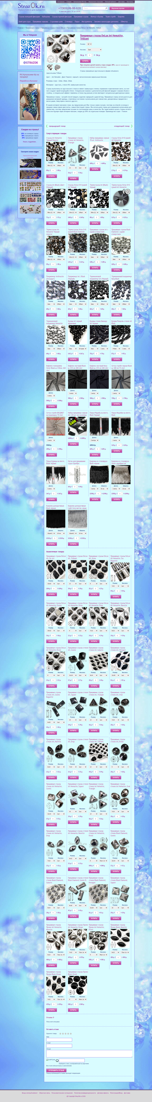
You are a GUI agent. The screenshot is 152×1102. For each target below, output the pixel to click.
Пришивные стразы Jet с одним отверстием (99, 230)
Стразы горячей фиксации (62, 16)
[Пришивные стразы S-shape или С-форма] (30, 201)
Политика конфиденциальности (85, 1093)
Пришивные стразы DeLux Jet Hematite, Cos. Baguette (120, 558)
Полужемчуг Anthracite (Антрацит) (55, 277)
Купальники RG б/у (80, 2)
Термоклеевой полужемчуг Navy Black (122, 277)
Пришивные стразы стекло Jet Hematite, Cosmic (54, 786)
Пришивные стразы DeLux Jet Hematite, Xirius (78, 604)
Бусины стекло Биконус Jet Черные (98, 322)
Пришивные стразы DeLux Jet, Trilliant (78, 557)
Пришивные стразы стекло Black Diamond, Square (119, 880)
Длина (51, 393)
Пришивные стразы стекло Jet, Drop (78, 740)
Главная (21, 28)
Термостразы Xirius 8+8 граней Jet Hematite (121, 186)
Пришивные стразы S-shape (30, 192)
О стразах (61, 2)
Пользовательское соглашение (62, 1093)
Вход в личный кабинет (30, 1093)
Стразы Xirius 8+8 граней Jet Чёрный (77, 186)
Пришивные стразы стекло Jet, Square (78, 693)
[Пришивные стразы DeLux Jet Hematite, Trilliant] (61, 48)
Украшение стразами (95, 2)
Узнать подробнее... (30, 142)
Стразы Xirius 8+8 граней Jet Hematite (121, 139)
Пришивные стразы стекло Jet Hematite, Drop (54, 833)
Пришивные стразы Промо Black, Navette (119, 925)
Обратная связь (44, 1093)
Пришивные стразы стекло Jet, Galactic (96, 648)
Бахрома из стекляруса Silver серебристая (120, 462)
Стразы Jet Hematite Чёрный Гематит (54, 139)
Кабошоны (46, 16)
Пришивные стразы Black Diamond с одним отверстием (121, 232)
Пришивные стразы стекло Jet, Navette (53, 740)
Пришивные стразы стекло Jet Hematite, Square (78, 785)
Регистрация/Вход (116, 1093)
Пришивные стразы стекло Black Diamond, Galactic (54, 880)
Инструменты (87, 21)
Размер (82, 44)
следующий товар (123, 125)
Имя (47, 1037)
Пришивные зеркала (40, 21)
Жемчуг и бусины (97, 16)
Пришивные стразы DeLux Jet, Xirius (98, 557)
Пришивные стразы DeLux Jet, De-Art (56, 557)
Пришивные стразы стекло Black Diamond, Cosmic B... (78, 878)
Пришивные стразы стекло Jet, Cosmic (78, 648)
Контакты (130, 2)
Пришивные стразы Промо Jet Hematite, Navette (54, 927)
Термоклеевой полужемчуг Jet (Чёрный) (99, 277)
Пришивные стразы (81, 16)
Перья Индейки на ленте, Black (121, 413)
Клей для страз (25, 21)
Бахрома (121, 16)
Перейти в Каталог (29, 81)
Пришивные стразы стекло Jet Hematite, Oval (120, 785)
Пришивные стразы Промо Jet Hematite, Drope (78, 925)
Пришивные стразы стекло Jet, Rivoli (118, 740)
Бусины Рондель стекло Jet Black (122, 322)
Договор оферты (103, 1093)
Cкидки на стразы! (30, 130)
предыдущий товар (56, 125)
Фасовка (83, 50)
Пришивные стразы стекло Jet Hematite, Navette (78, 832)
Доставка (121, 2)
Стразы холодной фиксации (29, 16)
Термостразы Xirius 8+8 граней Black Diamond (77, 230)
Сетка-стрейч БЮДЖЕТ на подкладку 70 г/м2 (55, 413)
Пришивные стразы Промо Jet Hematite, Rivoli (96, 927)
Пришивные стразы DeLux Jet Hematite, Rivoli (56, 648)
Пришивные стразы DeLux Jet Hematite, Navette (120, 604)
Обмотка (124, 21)
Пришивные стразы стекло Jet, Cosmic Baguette (53, 694)
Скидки (69, 2)
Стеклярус (69, 21)
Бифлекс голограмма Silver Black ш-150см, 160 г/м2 (56, 368)
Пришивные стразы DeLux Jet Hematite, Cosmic (56, 604)
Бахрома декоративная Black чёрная (55, 506)
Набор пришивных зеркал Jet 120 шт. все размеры (77, 413)
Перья (77, 21)
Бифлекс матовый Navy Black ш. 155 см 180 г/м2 (99, 366)
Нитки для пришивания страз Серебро (76, 462)
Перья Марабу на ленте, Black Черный (99, 413)
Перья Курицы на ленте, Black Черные (55, 462)
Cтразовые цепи (56, 21)
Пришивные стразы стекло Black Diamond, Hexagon (97, 880)
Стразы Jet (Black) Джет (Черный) (55, 186)
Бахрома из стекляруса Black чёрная (98, 462)
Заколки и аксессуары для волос (106, 21)
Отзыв (48, 1049)
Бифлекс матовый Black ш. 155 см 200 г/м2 (77, 366)
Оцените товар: (51, 1033)
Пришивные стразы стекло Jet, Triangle (96, 693)
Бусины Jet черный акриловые (75, 322)
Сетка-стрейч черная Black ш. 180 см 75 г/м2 (122, 366)
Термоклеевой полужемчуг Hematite (54, 322)
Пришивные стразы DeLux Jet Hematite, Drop (98, 604)
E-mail (48, 1043)
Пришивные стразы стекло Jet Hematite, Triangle (76, 140)
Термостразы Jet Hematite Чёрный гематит (52, 232)
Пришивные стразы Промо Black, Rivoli (78, 972)
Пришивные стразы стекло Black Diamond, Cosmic (119, 833)
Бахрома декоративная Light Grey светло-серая (77, 506)
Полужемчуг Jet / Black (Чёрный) (76, 277)
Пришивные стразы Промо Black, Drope (53, 972)
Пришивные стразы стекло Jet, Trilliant (96, 740)
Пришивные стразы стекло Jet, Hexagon (118, 648)
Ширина (104, 486)
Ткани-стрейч (110, 16)
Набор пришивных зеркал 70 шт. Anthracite (99, 139)
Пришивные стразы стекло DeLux (53, 28)
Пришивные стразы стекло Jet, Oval (118, 693)
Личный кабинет (110, 2)
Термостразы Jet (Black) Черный (99, 186)
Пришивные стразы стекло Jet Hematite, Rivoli (96, 833)
